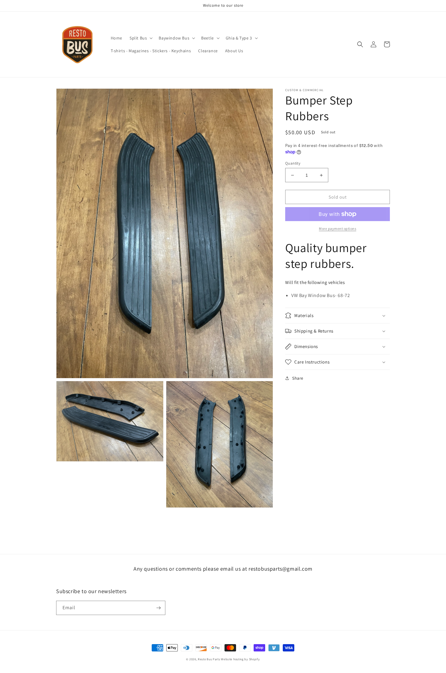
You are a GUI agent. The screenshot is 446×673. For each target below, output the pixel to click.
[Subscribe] (158, 608)
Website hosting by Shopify (240, 659)
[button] (140, 38)
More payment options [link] (337, 228)
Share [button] (297, 378)
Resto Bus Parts (209, 659)
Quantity (292, 163)
